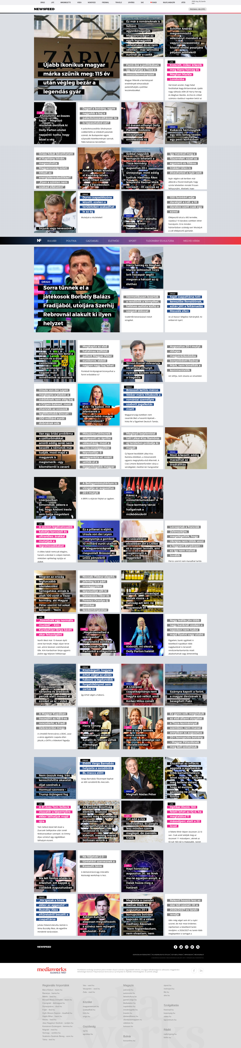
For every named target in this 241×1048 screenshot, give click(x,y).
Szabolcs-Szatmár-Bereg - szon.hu (57, 1036)
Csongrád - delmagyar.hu (53, 1003)
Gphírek (131, 2)
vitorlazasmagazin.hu (132, 1019)
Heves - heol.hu (49, 1019)
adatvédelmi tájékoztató (141, 954)
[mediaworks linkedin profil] (201, 970)
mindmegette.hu (130, 1010)
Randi (154, 2)
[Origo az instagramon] (186, 947)
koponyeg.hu (169, 1013)
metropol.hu (169, 989)
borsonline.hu (129, 1041)
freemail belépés (197, 9)
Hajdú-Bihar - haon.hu (52, 1016)
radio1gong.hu (170, 1034)
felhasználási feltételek (161, 954)
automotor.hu (129, 993)
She (142, 2)
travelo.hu (127, 1013)
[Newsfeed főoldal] (44, 947)
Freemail (105, 2)
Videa (79, 2)
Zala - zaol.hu (89, 992)
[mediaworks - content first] (51, 970)
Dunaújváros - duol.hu (52, 1006)
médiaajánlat (199, 954)
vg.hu (85, 1031)
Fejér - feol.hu (48, 1010)
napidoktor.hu (129, 1006)
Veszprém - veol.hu (91, 989)
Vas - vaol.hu (88, 985)
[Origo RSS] (198, 947)
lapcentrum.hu (170, 1020)
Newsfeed (92, 2)
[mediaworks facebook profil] (194, 970)
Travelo (118, 2)
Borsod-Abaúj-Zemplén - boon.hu (57, 1000)
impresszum (188, 954)
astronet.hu (128, 990)
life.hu (166, 992)
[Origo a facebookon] (175, 947)
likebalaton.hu (129, 1003)
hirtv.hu (86, 1013)
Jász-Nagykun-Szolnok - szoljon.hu (57, 1023)
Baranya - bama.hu (50, 993)
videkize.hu (128, 1023)
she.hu (167, 995)
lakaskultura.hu (130, 996)
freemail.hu (169, 1010)
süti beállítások (177, 954)
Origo (42, 2)
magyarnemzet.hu (91, 1006)
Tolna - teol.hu (48, 1039)
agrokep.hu (88, 1034)
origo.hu (86, 1016)
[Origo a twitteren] (181, 947)
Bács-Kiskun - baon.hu (52, 990)
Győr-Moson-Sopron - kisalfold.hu (57, 1013)
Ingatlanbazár (169, 2)
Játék (183, 2)
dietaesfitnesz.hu (130, 1016)
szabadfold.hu (89, 1010)
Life (52, 2)
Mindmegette (66, 2)
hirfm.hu (167, 1037)
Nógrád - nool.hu (49, 1030)
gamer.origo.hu (130, 1000)
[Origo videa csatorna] (192, 947)
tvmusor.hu (128, 1026)
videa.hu (167, 1016)
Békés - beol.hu (49, 996)
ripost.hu (167, 985)
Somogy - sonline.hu (51, 1033)
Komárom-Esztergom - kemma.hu (57, 1026)
